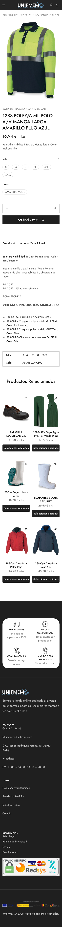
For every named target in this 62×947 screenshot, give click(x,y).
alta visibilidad (16, 256)
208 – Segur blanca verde (16, 494)
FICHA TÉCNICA (11, 296)
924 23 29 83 (13, 728)
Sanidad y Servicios (13, 796)
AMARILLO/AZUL (32, 363)
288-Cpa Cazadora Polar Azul (46, 565)
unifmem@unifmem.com (18, 737)
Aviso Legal (8, 836)
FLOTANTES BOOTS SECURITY (46, 499)
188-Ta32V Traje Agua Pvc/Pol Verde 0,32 (46, 434)
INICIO (5, 15)
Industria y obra (11, 805)
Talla (4, 159)
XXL (39, 355)
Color (5, 184)
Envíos (6, 847)
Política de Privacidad (14, 841)
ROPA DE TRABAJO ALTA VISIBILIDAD (24, 109)
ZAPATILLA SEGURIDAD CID (16, 434)
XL (33, 355)
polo (5, 256)
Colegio (6, 813)
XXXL (45, 355)
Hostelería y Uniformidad (16, 788)
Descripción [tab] (9, 243)
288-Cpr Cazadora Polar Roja (16, 565)
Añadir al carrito (28, 220)
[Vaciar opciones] (58, 158)
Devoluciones (9, 852)
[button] (5, 167)
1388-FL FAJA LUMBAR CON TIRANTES (28, 317)
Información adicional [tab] (32, 243)
